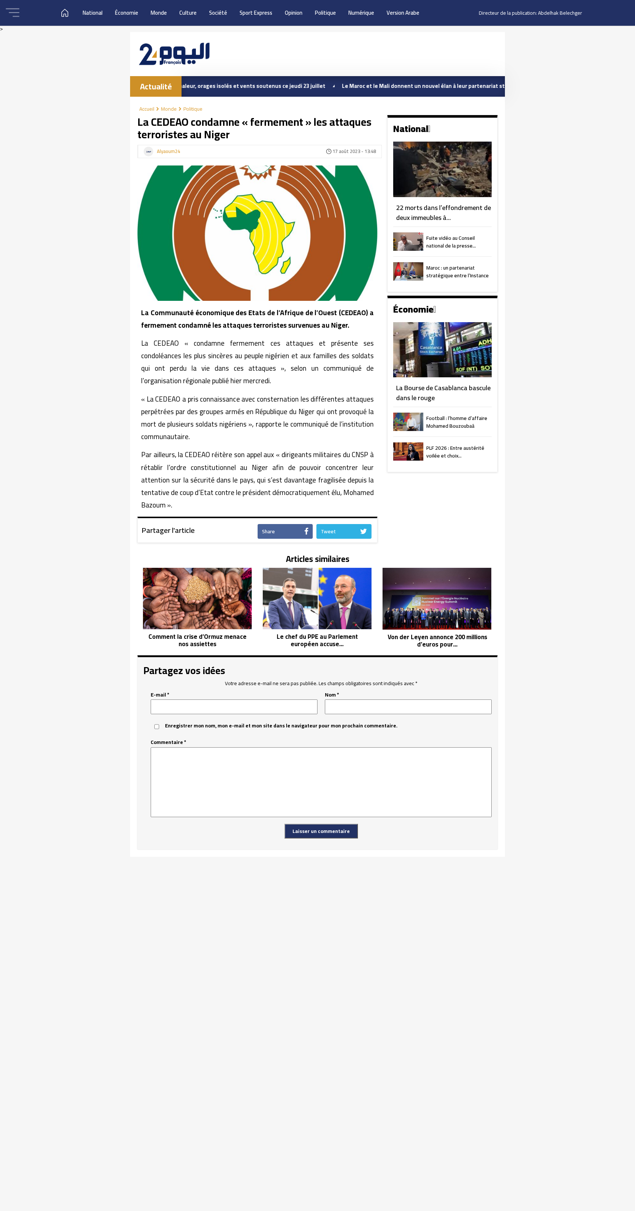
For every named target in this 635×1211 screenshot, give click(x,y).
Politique (325, 12)
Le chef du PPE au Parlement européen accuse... (317, 640)
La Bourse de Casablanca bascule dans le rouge (443, 393)
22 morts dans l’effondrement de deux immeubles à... (443, 213)
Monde (159, 12)
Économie (126, 12)
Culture (188, 12)
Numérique (361, 12)
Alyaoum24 (168, 151)
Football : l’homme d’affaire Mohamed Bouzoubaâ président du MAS (456, 422)
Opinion (293, 12)
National (93, 12)
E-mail (160, 695)
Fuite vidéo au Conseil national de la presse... (451, 242)
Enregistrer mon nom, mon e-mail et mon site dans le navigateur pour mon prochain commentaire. (281, 726)
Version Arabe (403, 12)
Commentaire (168, 742)
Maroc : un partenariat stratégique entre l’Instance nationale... (457, 272)
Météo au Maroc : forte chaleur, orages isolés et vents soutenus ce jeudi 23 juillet (185, 86)
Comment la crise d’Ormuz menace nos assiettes (197, 640)
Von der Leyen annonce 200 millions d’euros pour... (437, 640)
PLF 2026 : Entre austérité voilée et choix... (455, 452)
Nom (332, 695)
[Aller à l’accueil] (174, 54)
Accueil (146, 109)
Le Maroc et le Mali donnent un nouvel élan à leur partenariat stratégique (400, 86)
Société (218, 12)
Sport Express (256, 12)
